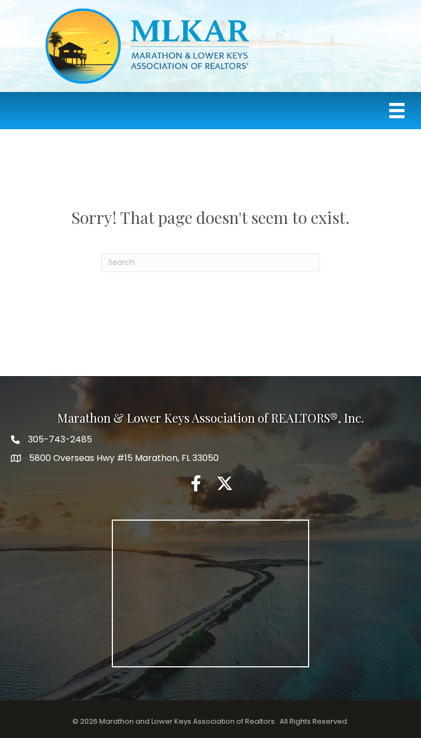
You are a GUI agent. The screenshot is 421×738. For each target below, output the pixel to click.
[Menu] (397, 110)
